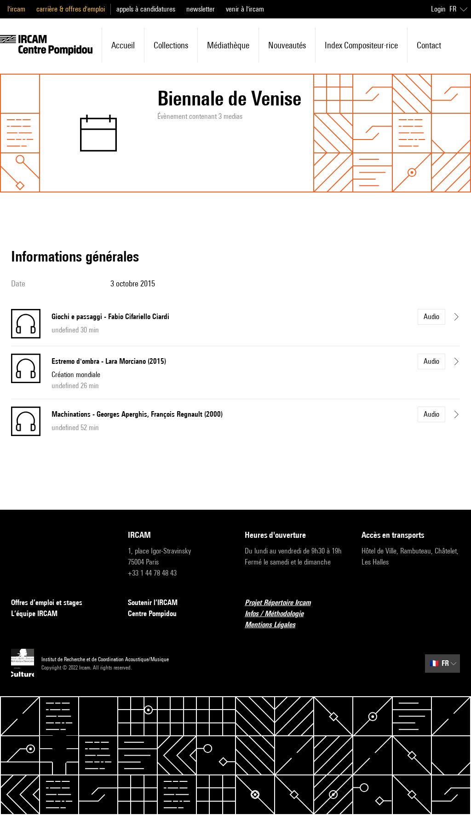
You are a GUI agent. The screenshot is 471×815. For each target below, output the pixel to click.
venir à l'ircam (245, 9)
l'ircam (16, 9)
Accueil (123, 45)
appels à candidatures (145, 9)
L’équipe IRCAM (34, 613)
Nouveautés (287, 45)
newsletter (200, 9)
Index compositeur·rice (361, 45)
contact (429, 45)
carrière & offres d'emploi (70, 9)
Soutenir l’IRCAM (153, 602)
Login (438, 9)
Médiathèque (228, 45)
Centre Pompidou (152, 613)
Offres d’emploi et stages (46, 602)
